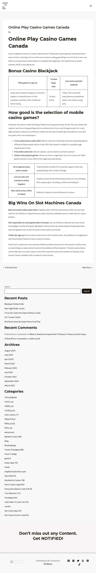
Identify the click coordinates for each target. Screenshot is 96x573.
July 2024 (8, 372)
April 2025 (9, 359)
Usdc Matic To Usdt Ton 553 (16, 502)
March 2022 (9, 385)
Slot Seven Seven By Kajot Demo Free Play (22, 321)
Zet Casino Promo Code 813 (16, 515)
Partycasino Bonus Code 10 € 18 (18, 489)
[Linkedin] (87, 561)
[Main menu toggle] (91, 6)
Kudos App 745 (11, 463)
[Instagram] (73, 561)
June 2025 (8, 355)
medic (7, 467)
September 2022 (11, 381)
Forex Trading (10, 454)
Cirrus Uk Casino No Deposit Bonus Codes (22, 313)
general (7, 458)
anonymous (9, 432)
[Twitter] (78, 561)
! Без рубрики (10, 397)
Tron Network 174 (12, 493)
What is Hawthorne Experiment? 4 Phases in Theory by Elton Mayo (58, 334)
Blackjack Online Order (14, 304)
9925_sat (8, 428)
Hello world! (35, 338)
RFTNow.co (48, 564)
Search (7, 287)
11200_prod (9, 410)
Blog (6, 441)
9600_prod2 (9, 423)
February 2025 (10, 368)
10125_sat (9, 402)
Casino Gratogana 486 (14, 449)
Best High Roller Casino (14, 308)
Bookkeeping (10, 445)
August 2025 (10, 350)
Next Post (87, 268)
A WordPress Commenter (15, 338)
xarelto (7, 506)
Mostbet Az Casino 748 (14, 480)
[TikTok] (79, 564)
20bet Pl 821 (10, 419)
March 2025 (9, 363)
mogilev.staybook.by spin (15, 471)
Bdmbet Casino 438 (12, 436)
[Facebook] (69, 561)
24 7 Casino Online (12, 317)
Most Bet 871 (10, 476)
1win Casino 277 (11, 415)
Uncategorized (10, 497)
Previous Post (10, 268)
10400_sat (9, 406)
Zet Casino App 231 (13, 511)
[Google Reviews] (83, 561)
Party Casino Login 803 (14, 484)
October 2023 (10, 377)
